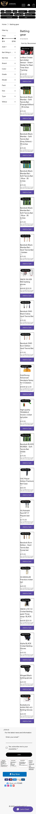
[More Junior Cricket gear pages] (12, 14)
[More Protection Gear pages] (34, 14)
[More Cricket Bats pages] (26, 11)
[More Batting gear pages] (22, 14)
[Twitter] (11, 786)
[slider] (3, 38)
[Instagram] (8, 786)
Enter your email (12, 737)
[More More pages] (28, 17)
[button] (34, 5)
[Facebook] (5, 786)
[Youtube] (13, 786)
